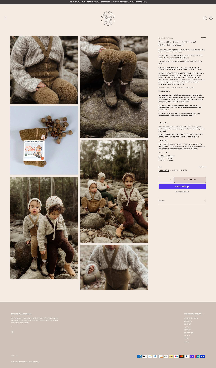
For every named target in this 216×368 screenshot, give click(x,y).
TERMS (186, 339)
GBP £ (13, 355)
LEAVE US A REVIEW (191, 318)
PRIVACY (187, 336)
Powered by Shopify (34, 361)
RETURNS (187, 330)
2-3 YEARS (183, 170)
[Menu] (4, 17)
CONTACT (187, 324)
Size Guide (202, 167)
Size (182, 167)
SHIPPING (187, 327)
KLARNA (187, 342)
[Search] (205, 18)
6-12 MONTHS (164, 170)
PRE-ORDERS (188, 333)
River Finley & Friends (166, 38)
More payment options (182, 191)
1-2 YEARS (174, 170)
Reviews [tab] (161, 201)
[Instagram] (12, 332)
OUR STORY (188, 321)
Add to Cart (190, 180)
